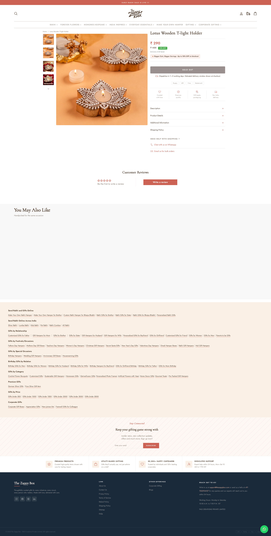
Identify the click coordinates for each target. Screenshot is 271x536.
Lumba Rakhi (24, 325)
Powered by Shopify (135, 525)
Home (45, 31)
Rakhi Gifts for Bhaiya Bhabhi (144, 315)
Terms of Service (105, 498)
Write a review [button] (160, 182)
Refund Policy (104, 502)
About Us (102, 486)
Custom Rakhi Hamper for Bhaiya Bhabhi (79, 315)
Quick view (43, 275)
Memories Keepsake (94, 24)
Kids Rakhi (35, 325)
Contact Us (103, 490)
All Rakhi (66, 325)
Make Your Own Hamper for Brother (48, 315)
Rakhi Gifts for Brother (105, 315)
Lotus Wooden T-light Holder (59, 31)
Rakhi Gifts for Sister (123, 315)
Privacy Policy (104, 494)
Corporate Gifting (209, 24)
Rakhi (53, 24)
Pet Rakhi (44, 325)
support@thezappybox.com (219, 487)
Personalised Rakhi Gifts (166, 315)
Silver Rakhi (12, 325)
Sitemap (102, 509)
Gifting (190, 24)
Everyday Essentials (141, 24)
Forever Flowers (70, 24)
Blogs (151, 490)
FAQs (101, 514)
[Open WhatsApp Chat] (264, 529)
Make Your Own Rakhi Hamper (20, 315)
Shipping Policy (104, 505)
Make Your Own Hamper (170, 24)
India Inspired (118, 24)
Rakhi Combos (55, 325)
